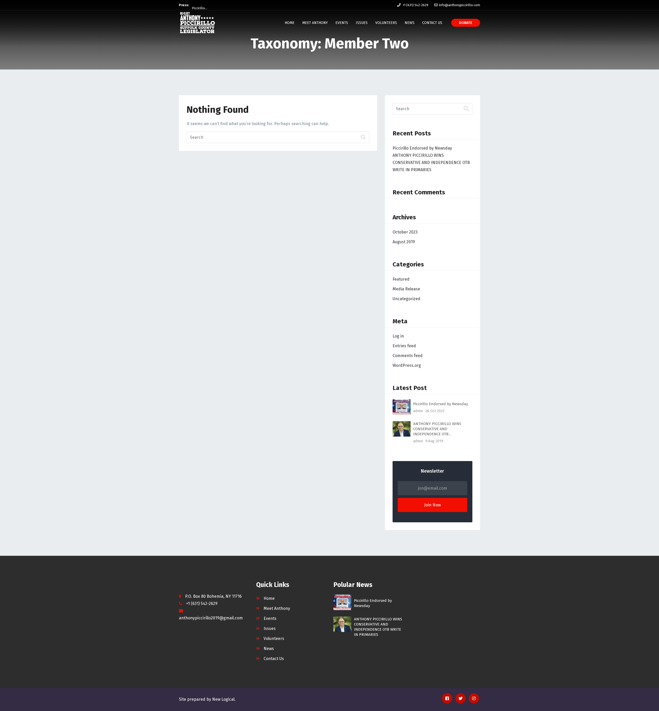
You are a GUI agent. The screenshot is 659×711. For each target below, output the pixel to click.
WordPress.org (407, 365)
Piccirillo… (199, 5)
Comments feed (408, 355)
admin (418, 411)
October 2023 (405, 232)
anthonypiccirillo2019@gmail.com (211, 617)
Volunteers (386, 23)
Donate (465, 23)
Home (289, 23)
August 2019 (404, 241)
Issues (362, 23)
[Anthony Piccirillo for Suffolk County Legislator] (197, 23)
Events (341, 23)
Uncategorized (406, 298)
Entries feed (404, 345)
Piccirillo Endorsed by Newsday (422, 148)
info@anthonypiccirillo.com (459, 5)
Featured (401, 279)
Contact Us (432, 23)
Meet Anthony (315, 23)
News (409, 23)
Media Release (406, 289)
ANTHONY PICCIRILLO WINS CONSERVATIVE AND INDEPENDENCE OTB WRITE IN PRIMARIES (431, 162)
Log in (398, 336)
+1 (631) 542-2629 (415, 5)
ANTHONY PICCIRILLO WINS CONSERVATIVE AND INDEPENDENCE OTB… (437, 428)
